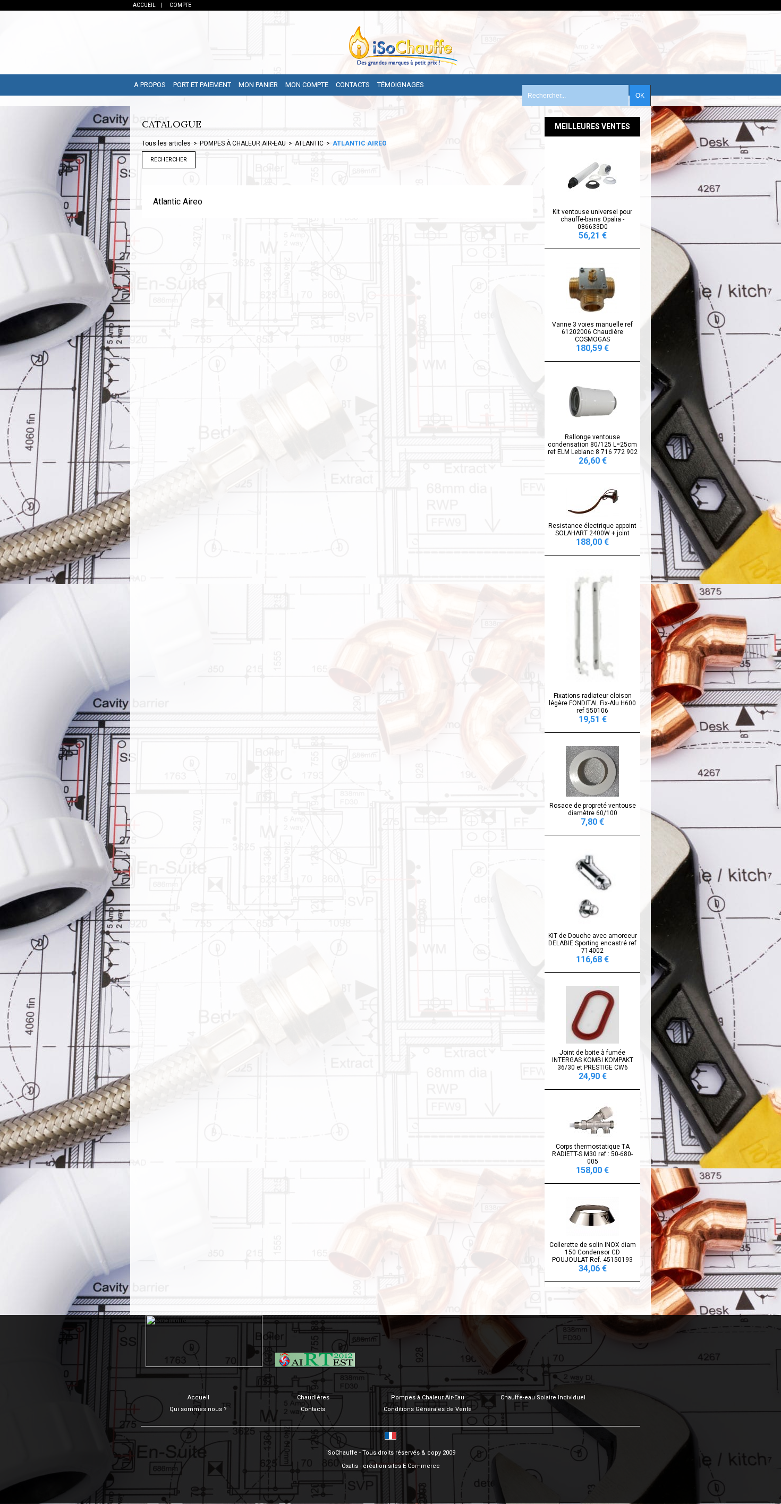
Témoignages (400, 85)
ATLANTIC (309, 143)
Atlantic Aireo (360, 143)
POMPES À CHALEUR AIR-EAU (243, 143)
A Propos (150, 85)
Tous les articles (166, 143)
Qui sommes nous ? (198, 1409)
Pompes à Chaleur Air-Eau (427, 1397)
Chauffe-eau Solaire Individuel (542, 1397)
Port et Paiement (202, 85)
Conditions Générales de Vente (428, 1409)
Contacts (353, 85)
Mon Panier (258, 85)
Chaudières (313, 1397)
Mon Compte (306, 85)
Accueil (198, 1397)
